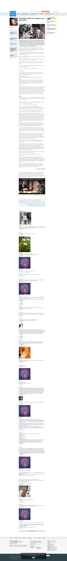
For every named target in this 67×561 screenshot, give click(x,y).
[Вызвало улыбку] (23, 201)
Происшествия (33, 13)
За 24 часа (49, 18)
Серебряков (20, 497)
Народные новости (25, 13)
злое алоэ (20, 339)
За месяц (55, 18)
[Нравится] (21, 201)
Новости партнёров (47, 13)
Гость (19, 231)
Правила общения (49, 545)
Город (38, 13)
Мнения (43, 537)
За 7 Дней (52, 18)
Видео (24, 537)
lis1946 (19, 400)
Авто (34, 537)
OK (33, 557)
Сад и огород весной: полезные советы (51, 542)
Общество (48, 31)
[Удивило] (28, 201)
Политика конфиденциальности (51, 546)
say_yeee (20, 468)
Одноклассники (40, 544)
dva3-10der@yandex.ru (15, 543)
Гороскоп (48, 20)
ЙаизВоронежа (20, 252)
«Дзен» (35, 544)
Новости (18, 13)
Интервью (39, 537)
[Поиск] (56, 14)
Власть (41, 13)
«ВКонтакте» (37, 544)
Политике (37, 554)
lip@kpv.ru (32, 542)
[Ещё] (53, 14)
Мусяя (19, 278)
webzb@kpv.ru (32, 541)
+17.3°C (33, 11)
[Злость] (33, 201)
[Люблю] (26, 201)
